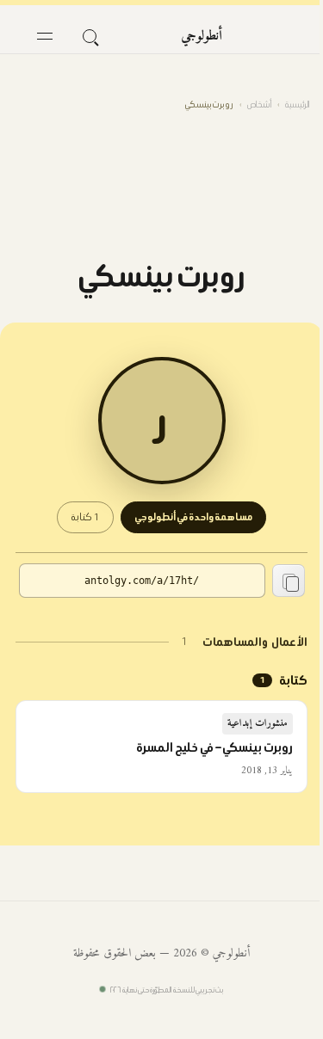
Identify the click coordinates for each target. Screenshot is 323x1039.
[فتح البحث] (89, 36)
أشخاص (259, 104)
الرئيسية (297, 104)
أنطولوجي (201, 36)
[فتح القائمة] (45, 36)
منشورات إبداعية (258, 724)
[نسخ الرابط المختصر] (288, 580)
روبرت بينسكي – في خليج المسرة (215, 747)
